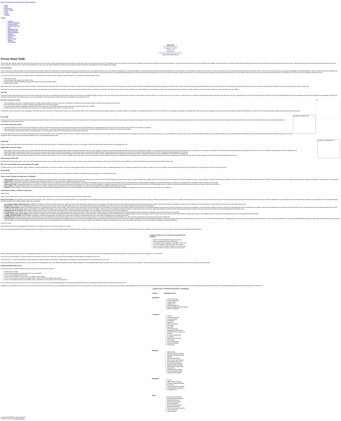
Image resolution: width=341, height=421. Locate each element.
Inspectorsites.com (19, 418)
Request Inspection (30, 2)
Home (2, 2)
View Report (8, 2)
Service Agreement (18, 2)
